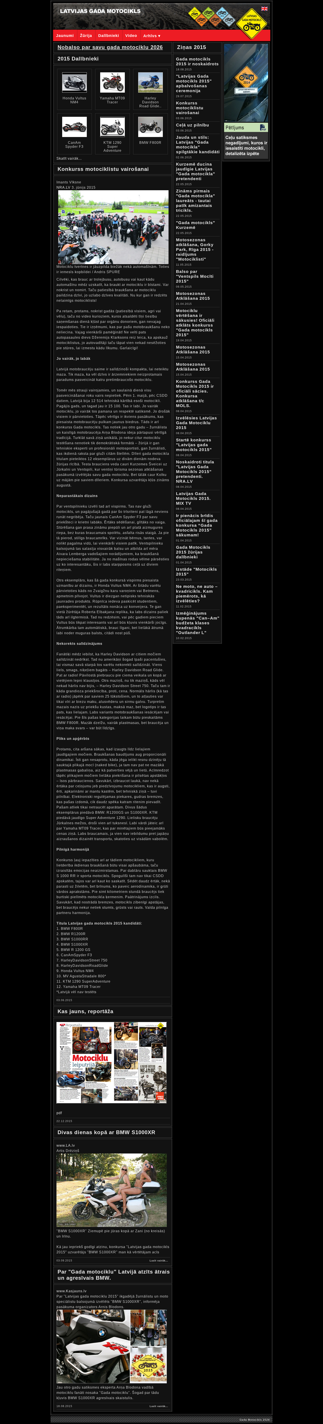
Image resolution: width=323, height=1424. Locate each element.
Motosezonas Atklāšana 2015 (193, 296)
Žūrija (86, 35)
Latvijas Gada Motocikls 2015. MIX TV (193, 498)
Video (131, 35)
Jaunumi (65, 35)
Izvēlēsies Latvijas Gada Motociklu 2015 (196, 423)
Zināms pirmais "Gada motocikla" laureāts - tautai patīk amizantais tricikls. (195, 201)
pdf (59, 1113)
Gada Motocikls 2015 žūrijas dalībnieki (193, 552)
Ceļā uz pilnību (192, 125)
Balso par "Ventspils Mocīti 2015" (195, 276)
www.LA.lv (65, 1145)
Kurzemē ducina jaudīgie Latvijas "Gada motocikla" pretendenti (195, 171)
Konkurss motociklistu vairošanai (189, 108)
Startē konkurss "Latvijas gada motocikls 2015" (194, 445)
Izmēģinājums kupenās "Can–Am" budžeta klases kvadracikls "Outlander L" (198, 623)
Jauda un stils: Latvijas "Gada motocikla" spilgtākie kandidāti (198, 144)
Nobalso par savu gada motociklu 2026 (110, 47)
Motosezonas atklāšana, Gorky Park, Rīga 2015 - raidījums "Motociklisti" (195, 249)
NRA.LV (63, 187)
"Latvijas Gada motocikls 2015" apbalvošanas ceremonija (194, 83)
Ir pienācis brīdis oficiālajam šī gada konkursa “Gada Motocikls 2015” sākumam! (197, 525)
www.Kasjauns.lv (71, 1291)
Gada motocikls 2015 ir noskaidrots (197, 61)
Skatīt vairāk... (69, 158)
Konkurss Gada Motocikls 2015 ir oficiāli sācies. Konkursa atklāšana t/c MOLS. (195, 393)
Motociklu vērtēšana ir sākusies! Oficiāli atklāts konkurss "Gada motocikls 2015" (195, 322)
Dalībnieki (108, 35)
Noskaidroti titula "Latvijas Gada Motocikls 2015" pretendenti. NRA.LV (195, 472)
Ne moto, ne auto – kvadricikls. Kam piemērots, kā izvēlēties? (197, 593)
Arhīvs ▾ (151, 36)
